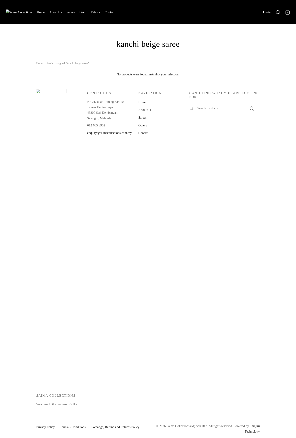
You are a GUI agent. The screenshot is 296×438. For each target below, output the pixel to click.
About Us (55, 12)
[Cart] (287, 12)
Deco (82, 12)
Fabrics (95, 12)
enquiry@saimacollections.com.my (109, 133)
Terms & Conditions (73, 427)
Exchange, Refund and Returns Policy (115, 427)
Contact (110, 12)
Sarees (70, 12)
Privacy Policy (45, 427)
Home (41, 12)
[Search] (252, 108)
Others (142, 125)
